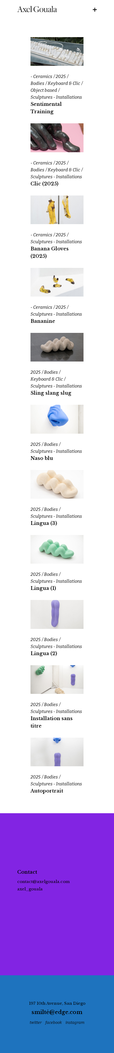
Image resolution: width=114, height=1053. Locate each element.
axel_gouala (30, 888)
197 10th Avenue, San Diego (57, 1003)
